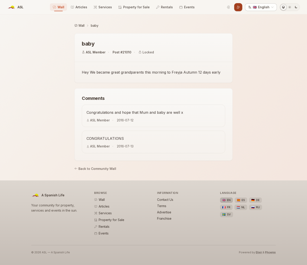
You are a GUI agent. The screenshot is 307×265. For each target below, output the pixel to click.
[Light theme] (290, 7)
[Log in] (228, 7)
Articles (81, 7)
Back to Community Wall (97, 169)
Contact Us (165, 199)
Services (105, 7)
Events (189, 7)
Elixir (259, 252)
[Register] (238, 7)
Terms (161, 206)
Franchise (164, 218)
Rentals (167, 7)
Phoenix (270, 252)
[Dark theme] (296, 7)
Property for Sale (136, 7)
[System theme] (283, 7)
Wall (61, 7)
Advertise (164, 212)
